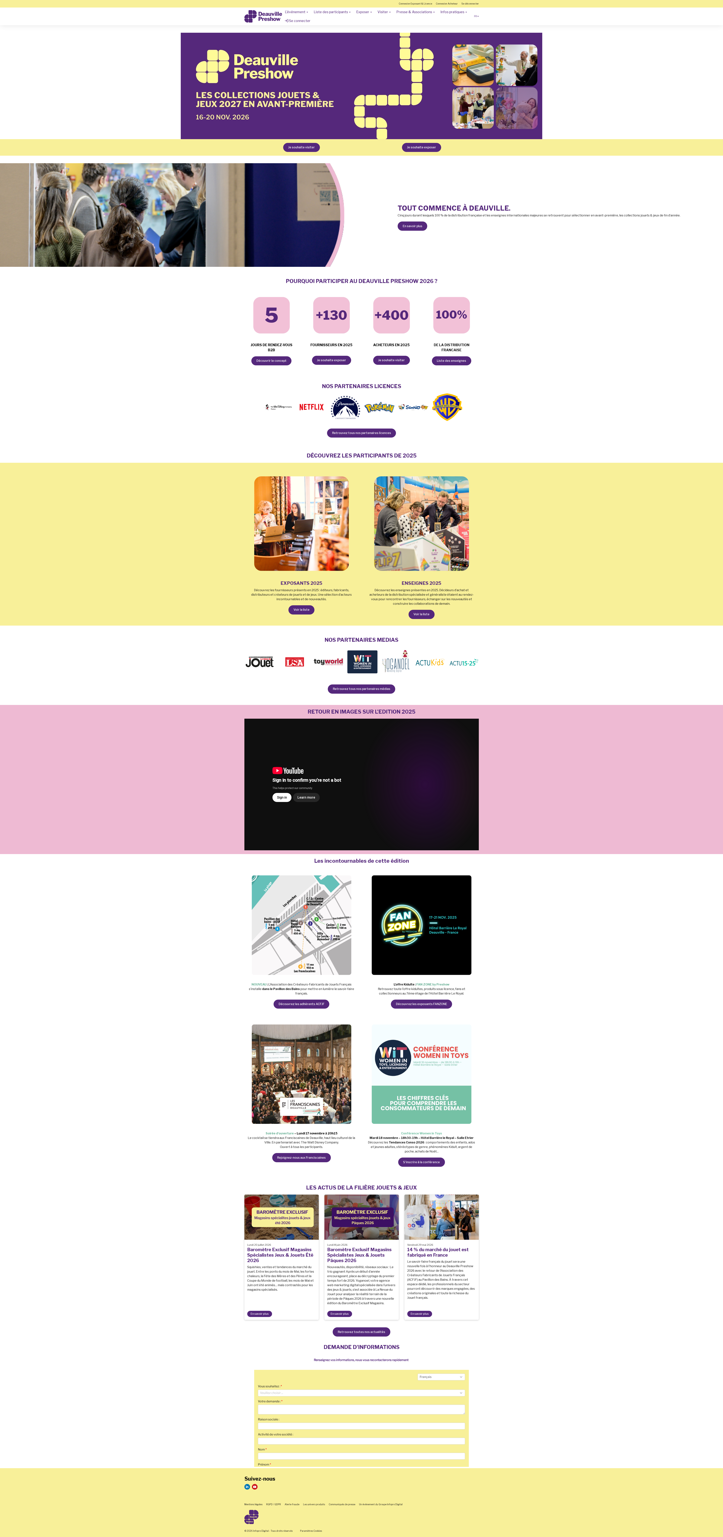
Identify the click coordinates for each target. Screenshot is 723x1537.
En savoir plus (412, 226)
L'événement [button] (295, 12)
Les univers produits (314, 1504)
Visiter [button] (383, 12)
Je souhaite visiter (301, 147)
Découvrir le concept (271, 361)
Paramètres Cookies (311, 1530)
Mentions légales (253, 1504)
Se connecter (299, 21)
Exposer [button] (363, 12)
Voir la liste (302, 609)
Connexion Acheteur (447, 3)
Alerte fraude (292, 1504)
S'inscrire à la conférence (421, 1162)
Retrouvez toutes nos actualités (361, 1332)
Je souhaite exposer (421, 147)
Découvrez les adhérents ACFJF (301, 1004)
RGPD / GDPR (273, 1504)
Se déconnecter (470, 3)
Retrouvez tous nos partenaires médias (361, 689)
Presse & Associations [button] (414, 12)
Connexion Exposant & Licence (415, 3)
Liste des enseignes (451, 361)
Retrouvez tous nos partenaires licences (361, 433)
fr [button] (475, 16)
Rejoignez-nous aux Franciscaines (301, 1157)
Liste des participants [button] (331, 12)
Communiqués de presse (342, 1504)
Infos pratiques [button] (452, 12)
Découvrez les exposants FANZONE (421, 1004)
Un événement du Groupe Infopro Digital (381, 1504)
